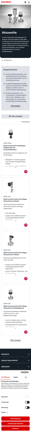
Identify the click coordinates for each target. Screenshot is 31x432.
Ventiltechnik (7, 60)
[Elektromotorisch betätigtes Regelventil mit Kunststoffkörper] (26, 171)
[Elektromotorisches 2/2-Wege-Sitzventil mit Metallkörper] (26, 332)
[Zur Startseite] (6, 2)
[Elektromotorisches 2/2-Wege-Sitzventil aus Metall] (26, 225)
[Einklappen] (16, 168)
